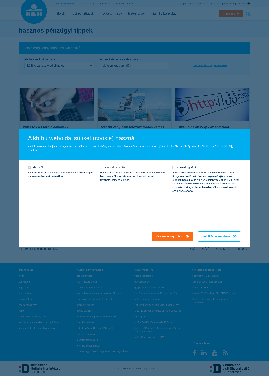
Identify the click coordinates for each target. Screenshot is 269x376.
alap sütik (39, 167)
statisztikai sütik (115, 167)
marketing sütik (187, 167)
